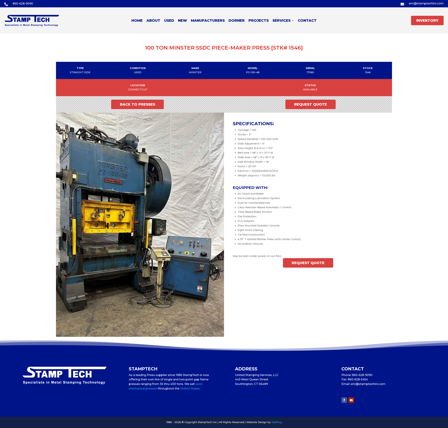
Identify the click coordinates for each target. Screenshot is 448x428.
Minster (195, 72)
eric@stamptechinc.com (426, 3)
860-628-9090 (23, 3)
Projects (258, 21)
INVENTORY (427, 20)
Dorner (237, 21)
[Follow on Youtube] (351, 400)
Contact (307, 21)
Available (310, 89)
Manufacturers (208, 21)
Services (281, 21)
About (153, 21)
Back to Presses (137, 104)
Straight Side (80, 72)
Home (137, 21)
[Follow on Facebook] (344, 400)
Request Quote (310, 104)
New (182, 21)
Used (169, 21)
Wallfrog (276, 422)
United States (190, 388)
